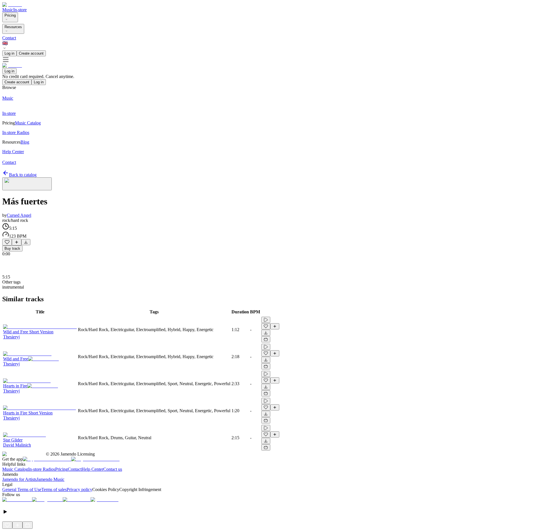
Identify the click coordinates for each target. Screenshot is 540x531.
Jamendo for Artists (19, 479)
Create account (31, 53)
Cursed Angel (19, 215)
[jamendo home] (12, 4)
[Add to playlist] (16, 242)
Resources (13, 27)
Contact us (112, 469)
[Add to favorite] (7, 242)
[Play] (27, 183)
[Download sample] (25, 242)
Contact (9, 37)
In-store (20, 9)
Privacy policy (79, 489)
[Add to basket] (265, 339)
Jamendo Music (50, 479)
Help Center (92, 469)
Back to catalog (23, 174)
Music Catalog (15, 469)
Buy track (12, 248)
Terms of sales (54, 489)
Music (7, 9)
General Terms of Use (21, 489)
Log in (9, 53)
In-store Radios (41, 469)
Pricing (10, 15)
